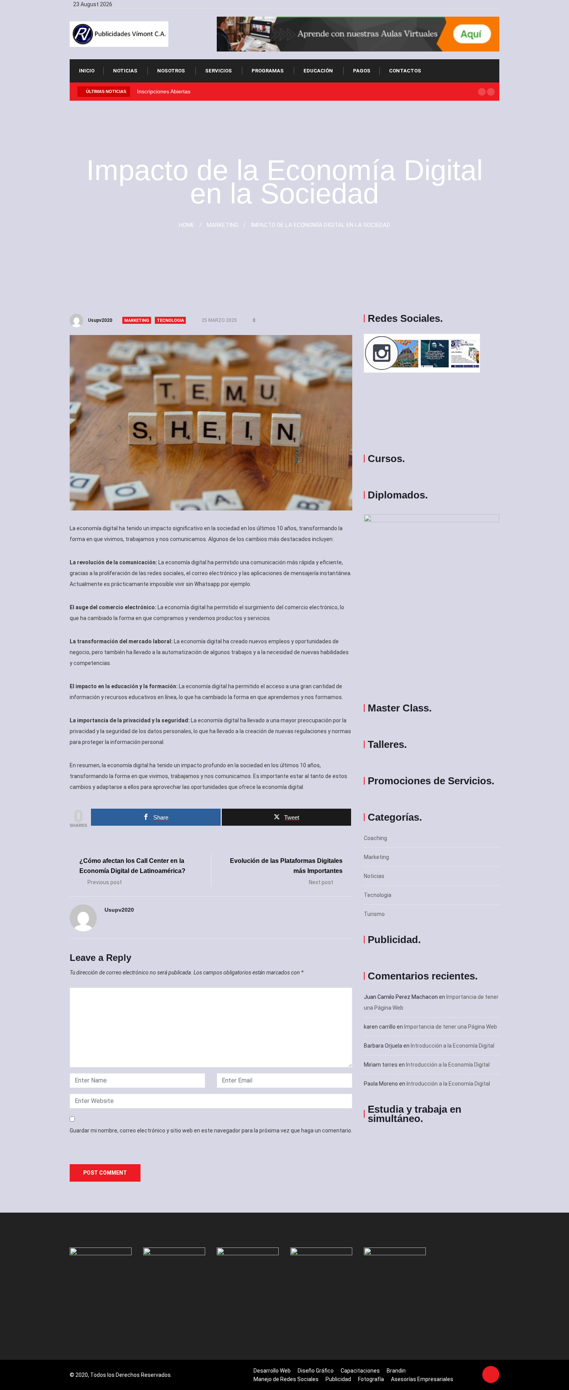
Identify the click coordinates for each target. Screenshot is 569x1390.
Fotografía (371, 1379)
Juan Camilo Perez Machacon (401, 997)
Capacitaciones (360, 1371)
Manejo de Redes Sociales (286, 1379)
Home (186, 225)
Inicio (86, 71)
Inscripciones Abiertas (163, 91)
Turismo (374, 914)
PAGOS (361, 71)
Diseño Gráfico (316, 1371)
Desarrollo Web (272, 1371)
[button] (482, 92)
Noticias (125, 71)
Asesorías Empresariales (422, 1379)
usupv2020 (100, 320)
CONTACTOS (405, 71)
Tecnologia (170, 320)
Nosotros (171, 71)
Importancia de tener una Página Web (450, 1027)
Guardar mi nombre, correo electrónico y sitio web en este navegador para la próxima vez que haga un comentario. (211, 1130)
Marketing (136, 320)
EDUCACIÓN (318, 71)
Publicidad (338, 1379)
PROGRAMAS (268, 71)
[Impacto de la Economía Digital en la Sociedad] (458, 4)
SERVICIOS (218, 71)
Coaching (375, 838)
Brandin (396, 1371)
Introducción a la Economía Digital (452, 1046)
